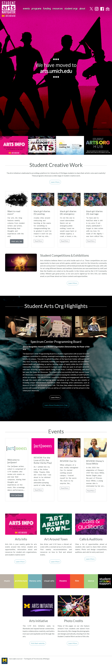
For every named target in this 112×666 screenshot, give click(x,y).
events (26, 8)
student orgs (71, 8)
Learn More (55, 182)
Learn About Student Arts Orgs (56, 405)
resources (58, 8)
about (82, 8)
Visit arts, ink (16, 241)
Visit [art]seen (16, 495)
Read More (38, 241)
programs (36, 8)
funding (47, 8)
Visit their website (38, 643)
